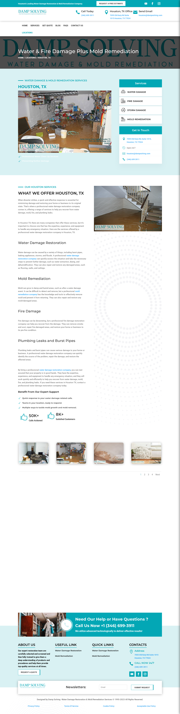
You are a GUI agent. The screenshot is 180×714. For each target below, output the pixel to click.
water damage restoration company (55, 370)
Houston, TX (44, 58)
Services (34, 25)
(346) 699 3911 (133, 159)
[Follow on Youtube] (145, 3)
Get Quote (47, 25)
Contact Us (77, 25)
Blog (57, 25)
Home (25, 25)
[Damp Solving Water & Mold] (33, 463)
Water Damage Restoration (68, 650)
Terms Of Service (71, 706)
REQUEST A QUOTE (29, 672)
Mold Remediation (64, 656)
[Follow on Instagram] (158, 3)
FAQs (65, 25)
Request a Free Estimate (111, 4)
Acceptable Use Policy (146, 706)
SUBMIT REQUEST (142, 687)
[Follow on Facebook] (152, 3)
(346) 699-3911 (87, 15)
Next (157, 474)
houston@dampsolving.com (150, 15)
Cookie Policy (108, 706)
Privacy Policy (34, 706)
